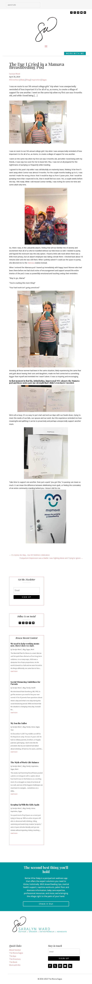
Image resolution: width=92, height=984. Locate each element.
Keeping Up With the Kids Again (25, 804)
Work (32, 649)
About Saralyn (15, 950)
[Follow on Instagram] (78, 12)
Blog (28, 80)
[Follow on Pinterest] (30, 623)
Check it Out (46, 903)
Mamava (31, 263)
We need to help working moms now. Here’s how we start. (25, 644)
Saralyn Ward (14, 74)
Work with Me (14, 965)
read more (14, 671)
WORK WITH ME (75, 53)
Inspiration (35, 80)
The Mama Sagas (16, 953)
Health (33, 688)
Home (33, 727)
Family (28, 688)
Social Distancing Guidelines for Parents (25, 683)
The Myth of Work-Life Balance (25, 762)
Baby (23, 80)
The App (12, 956)
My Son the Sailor (19, 723)
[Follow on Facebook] (71, 12)
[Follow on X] (75, 12)
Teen (12, 730)
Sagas (44, 80)
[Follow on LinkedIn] (85, 12)
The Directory (14, 959)
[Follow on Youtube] (81, 12)
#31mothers (14, 80)
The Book (13, 962)
